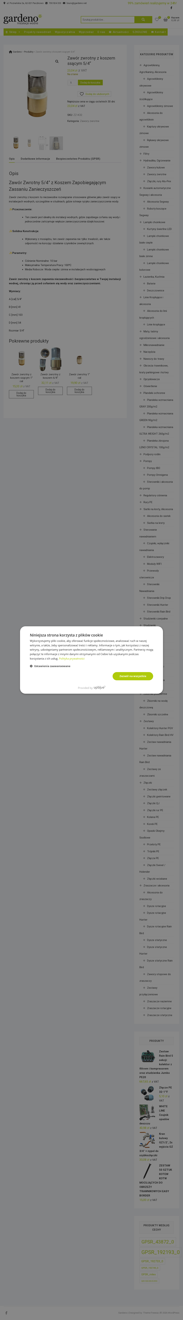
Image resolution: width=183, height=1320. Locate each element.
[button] (50, 666)
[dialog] (91, 660)
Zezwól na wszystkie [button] (133, 676)
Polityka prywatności (72, 658)
